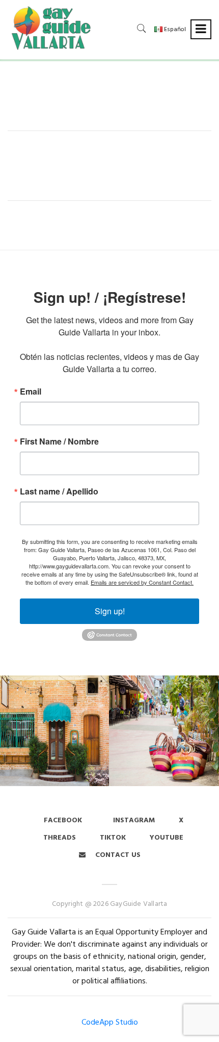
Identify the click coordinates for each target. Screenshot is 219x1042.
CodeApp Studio (109, 1022)
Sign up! (110, 611)
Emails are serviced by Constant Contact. (142, 582)
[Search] (141, 28)
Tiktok (113, 838)
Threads (59, 838)
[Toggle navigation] (200, 29)
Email (30, 391)
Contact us (117, 855)
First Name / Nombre (59, 441)
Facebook (63, 820)
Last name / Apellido (59, 491)
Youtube (166, 838)
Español (174, 29)
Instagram (133, 820)
